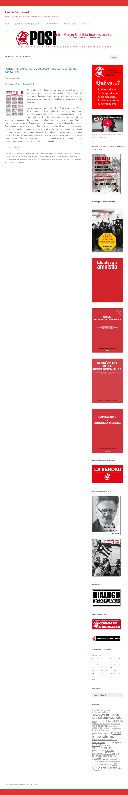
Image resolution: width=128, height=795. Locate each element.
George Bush (22, 156)
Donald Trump (112, 726)
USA (120, 767)
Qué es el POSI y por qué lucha (27, 24)
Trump (109, 764)
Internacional (70, 24)
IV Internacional (98, 742)
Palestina (105, 745)
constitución (97, 723)
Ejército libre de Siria (72, 153)
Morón (28, 159)
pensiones (98, 750)
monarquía (113, 742)
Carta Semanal (17, 12)
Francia (14, 156)
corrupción (106, 724)
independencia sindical (104, 739)
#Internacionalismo (100, 712)
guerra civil (38, 156)
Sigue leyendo (12, 147)
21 (111, 670)
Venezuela (96, 770)
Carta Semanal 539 (25, 84)
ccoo (99, 721)
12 (102, 667)
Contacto (85, 24)
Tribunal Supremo (99, 764)
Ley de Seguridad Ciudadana (66, 156)
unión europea (75, 159)
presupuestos (98, 753)
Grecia (30, 156)
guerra (116, 733)
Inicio (7, 24)
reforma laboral (108, 755)
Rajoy (115, 753)
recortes (96, 755)
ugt (114, 764)
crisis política (115, 724)
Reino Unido (41, 159)
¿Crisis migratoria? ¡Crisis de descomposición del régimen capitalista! (41, 70)
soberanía (98, 761)
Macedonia (21, 159)
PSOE (107, 753)
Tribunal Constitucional (112, 762)
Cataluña (115, 718)
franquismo (106, 730)
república (99, 758)
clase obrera (113, 721)
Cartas (27, 153)
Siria (53, 159)
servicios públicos (113, 759)
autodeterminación (105, 714)
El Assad (8, 156)
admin (21, 162)
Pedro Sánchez (102, 748)
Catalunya (34, 153)
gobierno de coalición (101, 733)
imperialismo (103, 736)
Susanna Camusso (62, 159)
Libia (14, 159)
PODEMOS (109, 750)
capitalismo (100, 717)
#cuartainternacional (101, 710)
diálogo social (99, 725)
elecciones (97, 728)
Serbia (48, 159)
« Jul (93, 679)
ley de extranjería (48, 156)
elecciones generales (110, 728)
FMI (119, 728)
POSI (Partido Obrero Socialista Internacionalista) (22, 784)
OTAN (34, 159)
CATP (94, 722)
